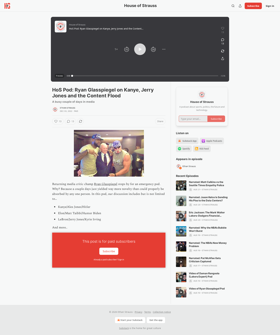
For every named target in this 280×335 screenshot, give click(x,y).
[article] (202, 185)
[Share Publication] (240, 6)
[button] (116, 49)
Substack (124, 328)
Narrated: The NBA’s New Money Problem (208, 244)
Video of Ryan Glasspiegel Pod (207, 288)
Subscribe (253, 5)
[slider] (145, 75)
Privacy (138, 311)
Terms (147, 311)
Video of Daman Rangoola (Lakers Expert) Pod (204, 275)
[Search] (233, 6)
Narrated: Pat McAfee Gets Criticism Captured (205, 260)
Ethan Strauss (67, 108)
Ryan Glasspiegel (105, 184)
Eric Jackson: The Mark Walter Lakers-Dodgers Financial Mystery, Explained (207, 214)
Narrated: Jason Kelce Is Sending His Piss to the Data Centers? (208, 199)
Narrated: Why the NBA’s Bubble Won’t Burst (208, 229)
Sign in (270, 5)
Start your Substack (131, 320)
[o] (181, 185)
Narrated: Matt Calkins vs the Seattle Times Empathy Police (206, 183)
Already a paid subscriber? (109, 259)
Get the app (156, 320)
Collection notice (162, 311)
